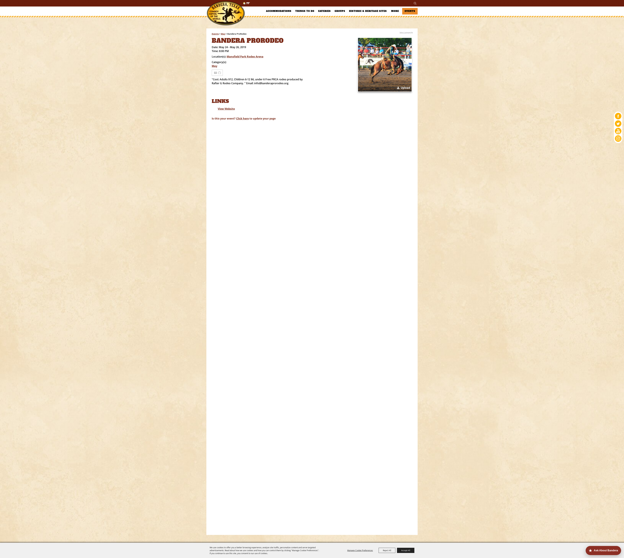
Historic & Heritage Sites (368, 11)
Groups (340, 11)
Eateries (324, 11)
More (395, 11)
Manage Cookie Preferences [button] (360, 550)
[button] (384, 64)
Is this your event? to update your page (244, 118)
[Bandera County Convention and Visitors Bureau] (225, 13)
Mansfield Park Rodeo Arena (245, 56)
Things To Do (304, 11)
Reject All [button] (387, 550)
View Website (226, 109)
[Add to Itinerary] (219, 72)
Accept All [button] (405, 550)
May (223, 33)
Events (410, 11)
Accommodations (278, 11)
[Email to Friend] (215, 72)
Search (415, 3)
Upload (405, 88)
